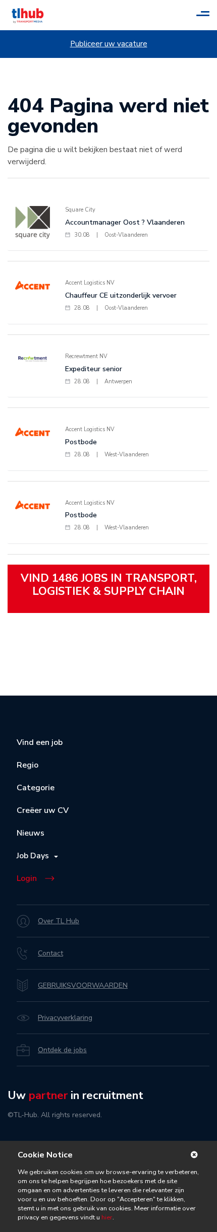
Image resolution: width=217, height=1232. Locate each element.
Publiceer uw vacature (108, 44)
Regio (27, 765)
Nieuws (30, 833)
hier (106, 1217)
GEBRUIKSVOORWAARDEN (83, 985)
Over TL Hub (58, 921)
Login (27, 878)
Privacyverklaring (65, 1017)
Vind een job (40, 742)
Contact (50, 953)
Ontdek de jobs (62, 1050)
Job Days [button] (35, 855)
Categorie (36, 787)
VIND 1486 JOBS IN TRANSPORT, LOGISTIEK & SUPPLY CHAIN (109, 585)
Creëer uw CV (43, 810)
